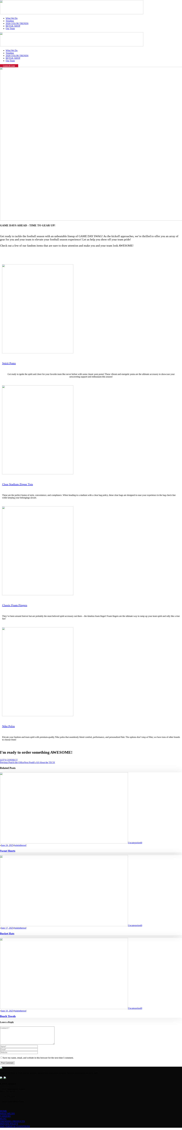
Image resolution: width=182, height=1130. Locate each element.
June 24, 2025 (7, 845)
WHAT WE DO (7, 1113)
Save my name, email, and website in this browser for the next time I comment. (38, 1058)
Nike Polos (8, 726)
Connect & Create (9, 66)
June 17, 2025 (7, 928)
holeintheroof (20, 845)
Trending (10, 21)
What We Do (11, 18)
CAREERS (5, 1116)
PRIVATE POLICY (9, 1124)
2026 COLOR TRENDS (17, 23)
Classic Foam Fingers (14, 605)
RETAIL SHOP (13, 26)
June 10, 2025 (7, 1011)
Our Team (10, 28)
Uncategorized (134, 842)
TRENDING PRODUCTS (12, 1121)
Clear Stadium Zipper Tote (17, 484)
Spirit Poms (9, 363)
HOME (3, 1111)
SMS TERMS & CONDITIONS (15, 1126)
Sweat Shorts (7, 850)
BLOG (3, 1118)
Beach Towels (8, 1016)
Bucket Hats (7, 933)
